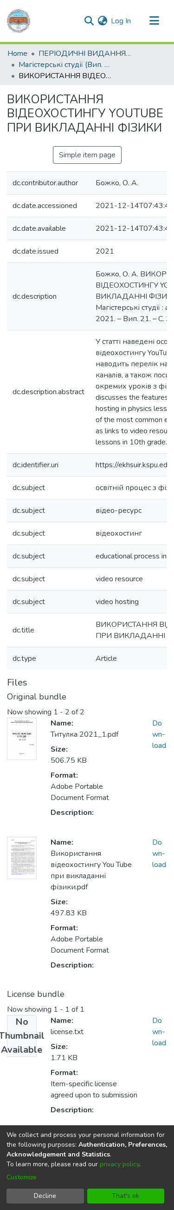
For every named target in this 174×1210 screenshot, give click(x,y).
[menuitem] (102, 21)
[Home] (18, 21)
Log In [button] (121, 21)
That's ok (125, 1195)
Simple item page (87, 155)
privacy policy (119, 1164)
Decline (45, 1195)
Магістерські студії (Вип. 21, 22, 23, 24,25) (65, 65)
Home (17, 53)
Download (159, 734)
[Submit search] (89, 21)
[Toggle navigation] (154, 21)
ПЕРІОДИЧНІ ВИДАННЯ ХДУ (85, 53)
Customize (21, 1177)
